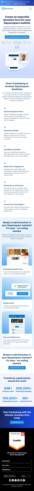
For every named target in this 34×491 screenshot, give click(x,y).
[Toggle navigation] (30, 8)
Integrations (6, 469)
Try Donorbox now (17, 422)
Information (6, 461)
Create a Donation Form (17, 368)
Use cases (5, 465)
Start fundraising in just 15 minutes (17, 37)
